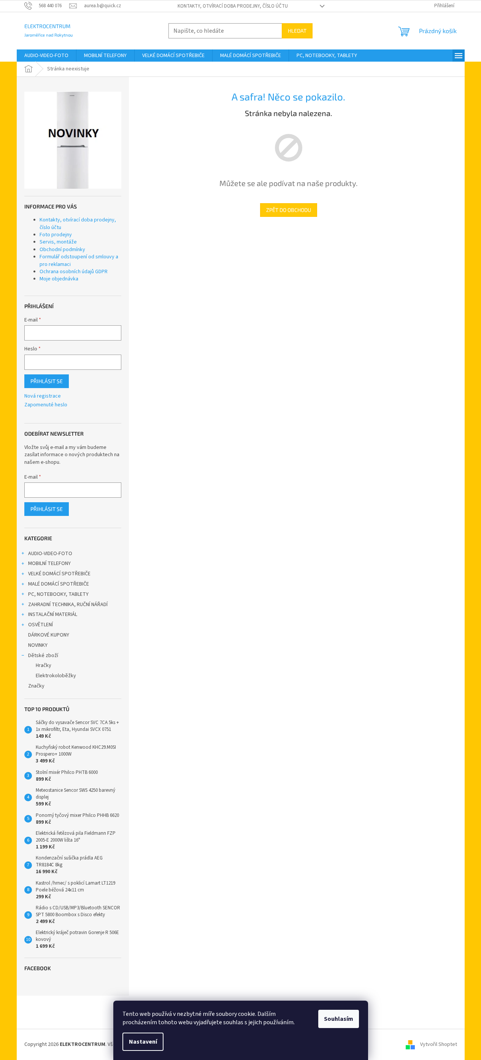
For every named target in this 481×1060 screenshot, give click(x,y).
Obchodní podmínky (62, 249)
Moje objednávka (59, 279)
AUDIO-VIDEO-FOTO (50, 553)
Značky (36, 686)
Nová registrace (42, 396)
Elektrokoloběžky (56, 676)
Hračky (43, 665)
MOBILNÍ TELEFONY (49, 563)
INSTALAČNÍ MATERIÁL (52, 614)
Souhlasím (338, 1019)
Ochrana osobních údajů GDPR (74, 271)
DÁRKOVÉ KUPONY (48, 635)
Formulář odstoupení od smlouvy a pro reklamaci (79, 260)
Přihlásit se (46, 381)
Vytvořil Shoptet (438, 1044)
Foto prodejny (56, 235)
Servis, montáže (58, 242)
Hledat (297, 30)
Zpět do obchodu (288, 210)
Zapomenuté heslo (45, 405)
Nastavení (143, 1042)
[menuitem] (46, 55)
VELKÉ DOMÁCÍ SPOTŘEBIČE (59, 574)
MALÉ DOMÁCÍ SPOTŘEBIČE (58, 584)
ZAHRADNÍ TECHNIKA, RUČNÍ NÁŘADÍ (68, 604)
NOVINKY (38, 645)
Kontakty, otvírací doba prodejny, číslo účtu (233, 6)
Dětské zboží (43, 655)
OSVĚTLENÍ (40, 625)
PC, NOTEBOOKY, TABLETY (58, 594)
